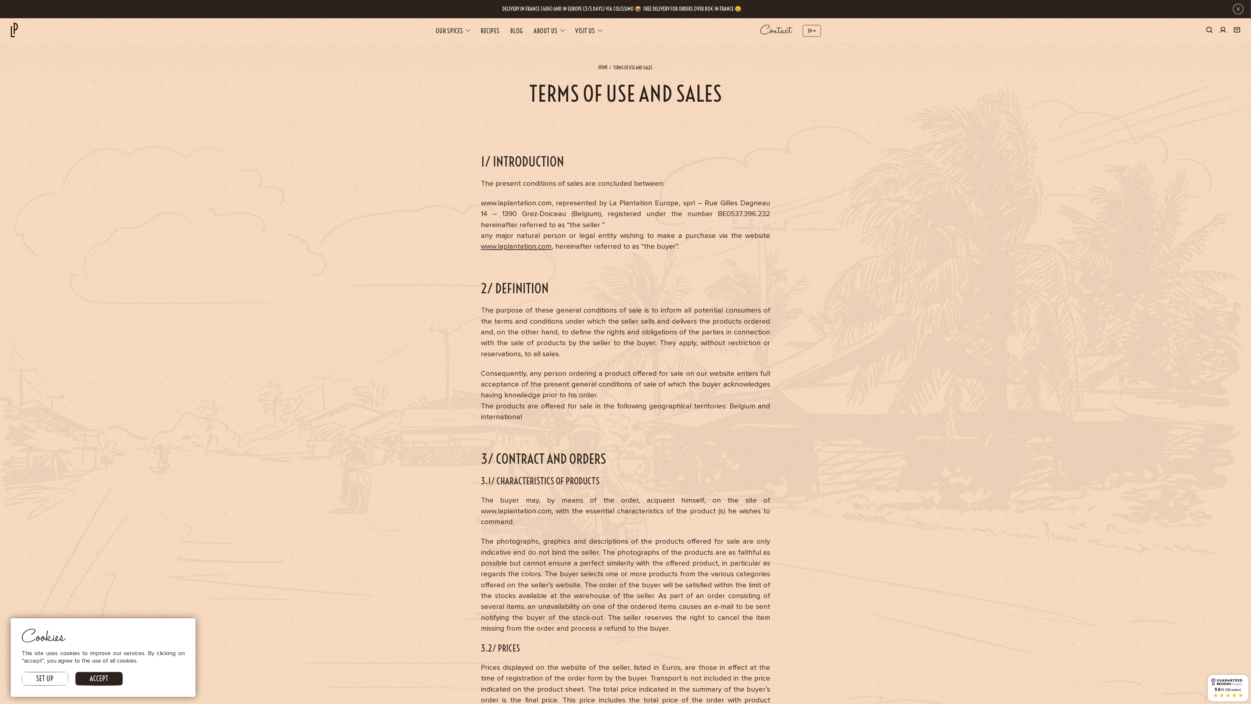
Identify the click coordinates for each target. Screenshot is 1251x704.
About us (545, 31)
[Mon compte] (1223, 31)
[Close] (1238, 9)
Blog (516, 31)
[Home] (14, 29)
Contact (776, 31)
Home (603, 67)
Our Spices (449, 31)
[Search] (1209, 30)
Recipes (490, 31)
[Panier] (1237, 31)
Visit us (585, 31)
